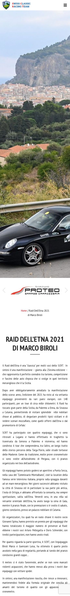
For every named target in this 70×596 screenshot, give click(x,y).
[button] (66, 290)
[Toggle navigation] (35, 5)
